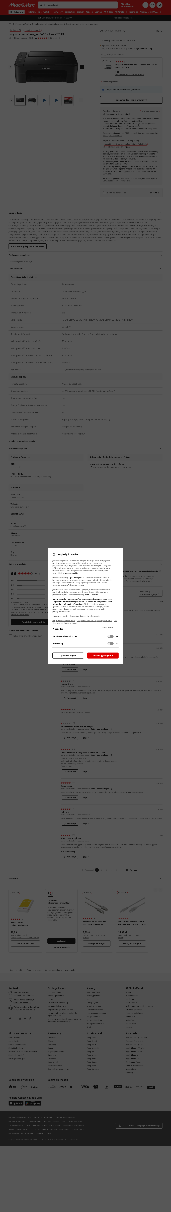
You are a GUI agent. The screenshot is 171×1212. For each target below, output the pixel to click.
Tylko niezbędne (68, 655)
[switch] (111, 636)
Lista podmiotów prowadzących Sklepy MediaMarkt (94, 621)
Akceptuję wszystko (103, 655)
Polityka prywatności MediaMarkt (63, 621)
